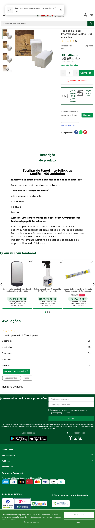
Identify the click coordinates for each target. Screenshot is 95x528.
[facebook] (76, 132)
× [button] (92, 512)
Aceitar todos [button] (79, 515)
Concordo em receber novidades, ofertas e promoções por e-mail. (69, 411)
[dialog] (47, 518)
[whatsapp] (81, 132)
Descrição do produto (69, 65)
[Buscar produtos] (90, 23)
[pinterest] (85, 132)
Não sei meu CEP (68, 126)
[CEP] (71, 116)
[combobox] (47, 23)
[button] (1, 284)
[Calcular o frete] (87, 115)
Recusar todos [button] (79, 523)
